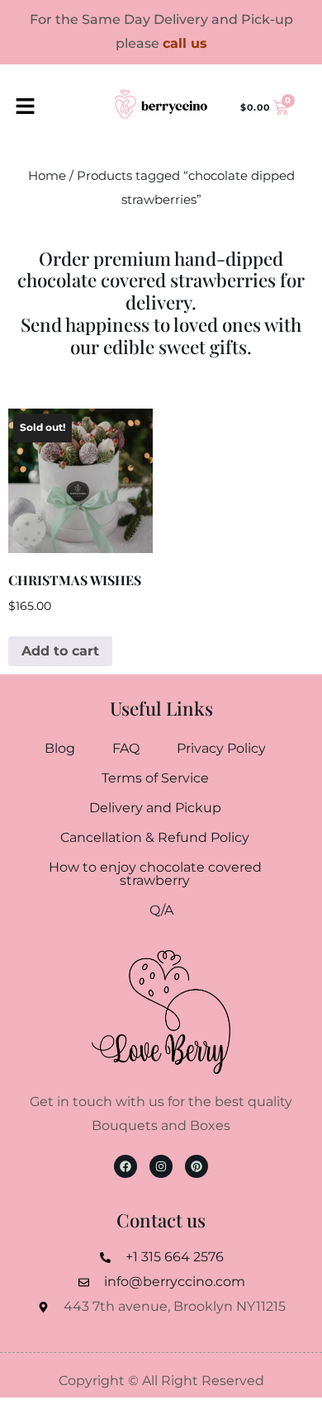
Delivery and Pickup (155, 808)
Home (47, 175)
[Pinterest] (196, 1166)
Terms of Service (155, 778)
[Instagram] (161, 1166)
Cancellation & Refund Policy (154, 837)
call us (185, 43)
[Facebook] (125, 1166)
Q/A (161, 910)
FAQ (126, 748)
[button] (24, 108)
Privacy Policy (221, 748)
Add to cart (60, 651)
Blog (60, 748)
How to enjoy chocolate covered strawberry (155, 873)
